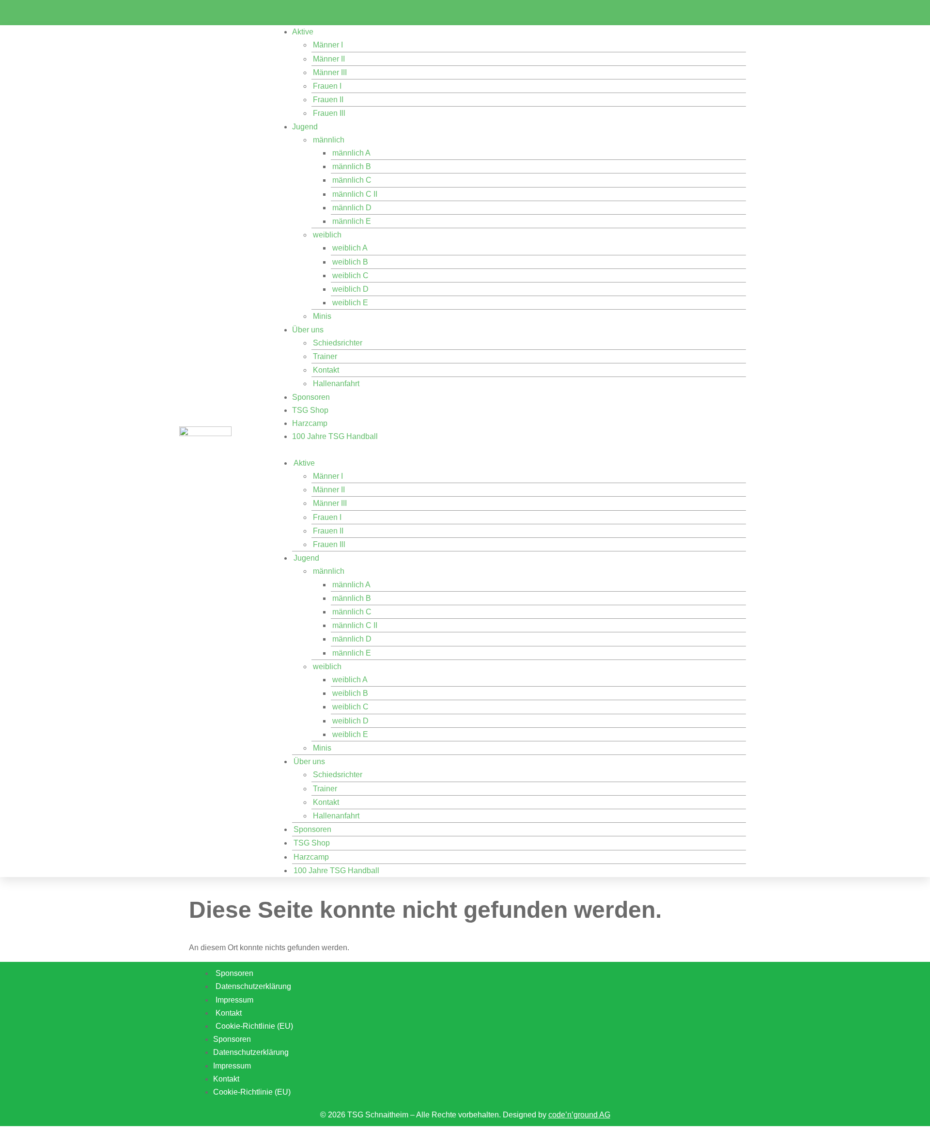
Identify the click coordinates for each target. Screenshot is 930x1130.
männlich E (351, 221)
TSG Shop (310, 410)
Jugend (305, 127)
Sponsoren (311, 397)
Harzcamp (309, 423)
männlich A (351, 153)
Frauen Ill (329, 113)
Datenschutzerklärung (251, 1052)
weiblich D (350, 289)
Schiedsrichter (337, 343)
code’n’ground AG (579, 1115)
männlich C (352, 180)
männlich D (352, 208)
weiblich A (350, 248)
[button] (509, 449)
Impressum (232, 1066)
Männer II (329, 59)
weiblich (327, 235)
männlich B (351, 166)
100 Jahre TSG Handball (335, 436)
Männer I (328, 45)
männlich (328, 140)
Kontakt (326, 370)
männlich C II (354, 194)
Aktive (302, 32)
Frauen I (327, 86)
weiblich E (350, 302)
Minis (322, 316)
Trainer (325, 356)
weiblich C (350, 275)
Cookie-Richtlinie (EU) (254, 1026)
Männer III (330, 72)
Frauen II (328, 99)
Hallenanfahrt (336, 383)
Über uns (308, 330)
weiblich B (350, 262)
